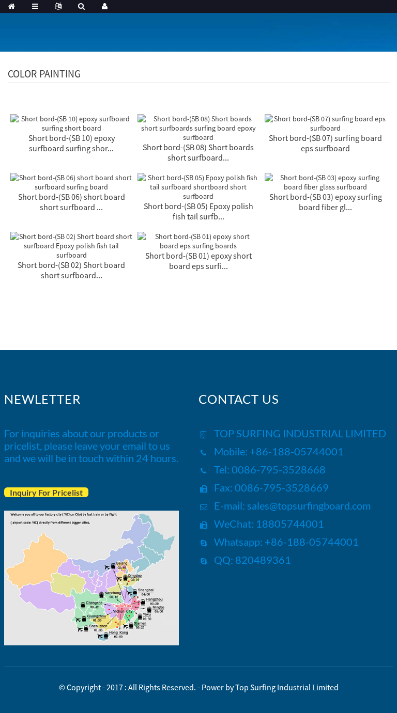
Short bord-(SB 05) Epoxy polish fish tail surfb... (198, 211)
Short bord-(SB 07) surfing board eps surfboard (325, 143)
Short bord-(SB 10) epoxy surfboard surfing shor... (71, 143)
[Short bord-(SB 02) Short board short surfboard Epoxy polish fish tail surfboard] (71, 244)
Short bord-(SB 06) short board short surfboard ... (71, 202)
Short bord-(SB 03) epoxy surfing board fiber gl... (325, 202)
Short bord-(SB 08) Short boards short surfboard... (198, 152)
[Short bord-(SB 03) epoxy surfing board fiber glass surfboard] (326, 181)
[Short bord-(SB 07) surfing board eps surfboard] (326, 122)
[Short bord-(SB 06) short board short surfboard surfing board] (71, 181)
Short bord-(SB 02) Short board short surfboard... (71, 270)
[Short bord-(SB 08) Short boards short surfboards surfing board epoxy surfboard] (198, 127)
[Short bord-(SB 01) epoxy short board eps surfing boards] (198, 240)
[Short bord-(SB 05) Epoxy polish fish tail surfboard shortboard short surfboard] (198, 186)
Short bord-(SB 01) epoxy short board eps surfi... (198, 260)
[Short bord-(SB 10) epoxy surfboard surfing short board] (71, 122)
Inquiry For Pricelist (46, 492)
